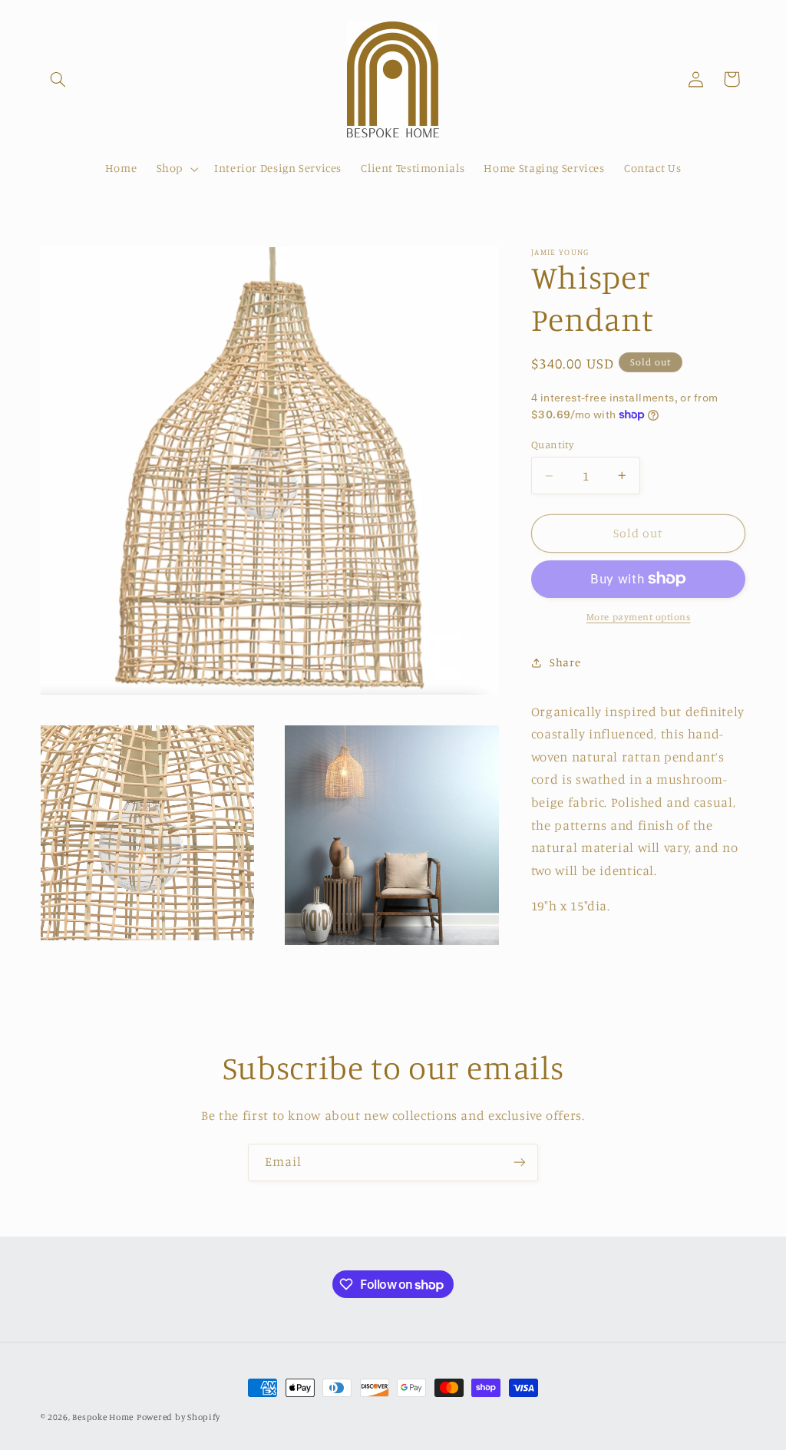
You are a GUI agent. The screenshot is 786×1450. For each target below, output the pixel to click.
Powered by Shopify (178, 1417)
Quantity (552, 444)
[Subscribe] (519, 1162)
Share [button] (565, 662)
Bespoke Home (103, 1417)
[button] (58, 79)
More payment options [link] (638, 617)
